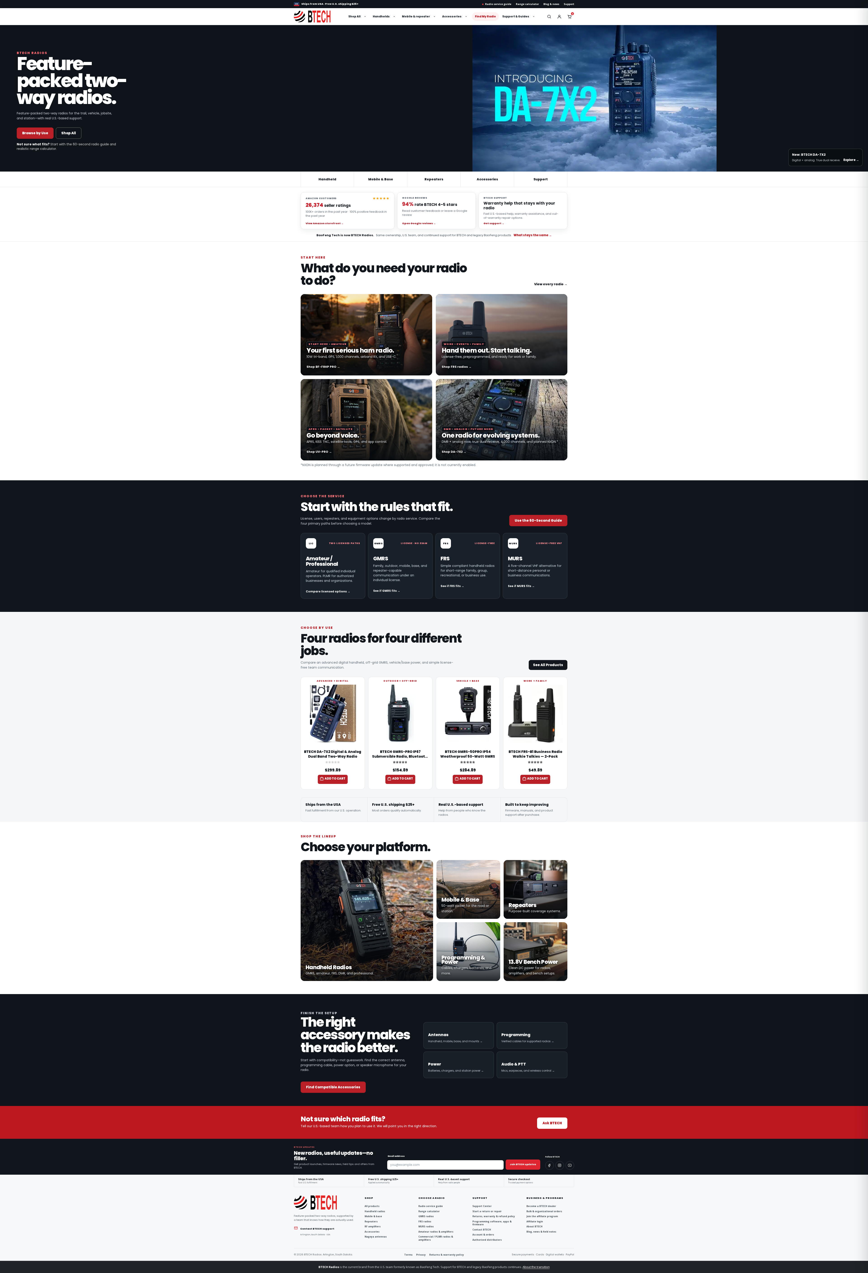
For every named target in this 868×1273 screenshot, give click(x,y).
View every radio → (550, 284)
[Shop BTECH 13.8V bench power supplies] (535, 951)
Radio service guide (498, 4)
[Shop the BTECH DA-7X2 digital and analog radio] (501, 419)
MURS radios (426, 1226)
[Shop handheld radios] (367, 920)
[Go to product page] (333, 714)
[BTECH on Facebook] (549, 1165)
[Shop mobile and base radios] (468, 889)
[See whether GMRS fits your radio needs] (400, 566)
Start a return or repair (487, 1211)
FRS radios (424, 1221)
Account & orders (483, 1234)
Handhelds (381, 16)
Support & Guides (515, 16)
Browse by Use (35, 133)
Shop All (354, 16)
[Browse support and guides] (534, 16)
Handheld (327, 179)
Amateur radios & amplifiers (435, 1231)
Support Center (482, 1206)
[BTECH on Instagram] (559, 1165)
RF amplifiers (373, 1226)
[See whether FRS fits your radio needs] (468, 566)
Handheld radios (375, 1211)
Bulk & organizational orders (544, 1211)
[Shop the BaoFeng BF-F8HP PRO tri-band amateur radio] (366, 334)
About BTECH (534, 1226)
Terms (408, 1254)
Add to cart (335, 778)
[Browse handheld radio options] (394, 16)
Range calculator (527, 4)
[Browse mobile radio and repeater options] (435, 16)
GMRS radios (426, 1216)
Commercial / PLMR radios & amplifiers (435, 1238)
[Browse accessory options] (466, 16)
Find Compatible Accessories (333, 1087)
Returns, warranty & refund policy (493, 1216)
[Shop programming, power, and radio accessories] (468, 951)
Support (569, 4)
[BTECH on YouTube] (570, 1165)
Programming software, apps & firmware (492, 1223)
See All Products (548, 664)
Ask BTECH (552, 1123)
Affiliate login (534, 1221)
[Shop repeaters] (535, 889)
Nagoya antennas (376, 1236)
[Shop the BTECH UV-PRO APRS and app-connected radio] (366, 419)
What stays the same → (533, 235)
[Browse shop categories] (365, 16)
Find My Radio (485, 16)
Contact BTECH (481, 1229)
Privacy (421, 1254)
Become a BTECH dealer (541, 1206)
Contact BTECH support (317, 1229)
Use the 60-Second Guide (538, 520)
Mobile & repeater (416, 16)
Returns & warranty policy (446, 1254)
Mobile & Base (380, 179)
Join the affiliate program (542, 1216)
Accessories (452, 16)
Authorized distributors (487, 1239)
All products (372, 1206)
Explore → (851, 160)
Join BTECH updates (523, 1164)
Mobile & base (373, 1216)
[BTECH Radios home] (317, 16)
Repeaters (434, 179)
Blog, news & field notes (541, 1231)
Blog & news (551, 4)
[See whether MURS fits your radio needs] (535, 566)
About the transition (536, 1267)
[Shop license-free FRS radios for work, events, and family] (501, 334)
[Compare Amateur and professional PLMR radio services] (333, 566)
